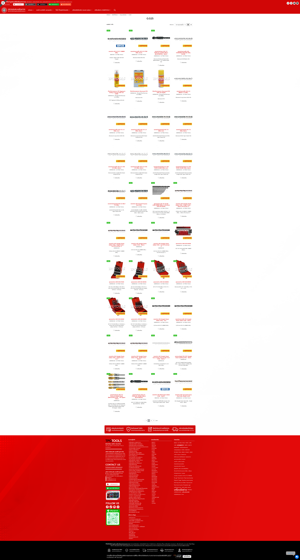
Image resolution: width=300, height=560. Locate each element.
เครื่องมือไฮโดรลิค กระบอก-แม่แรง (81, 10)
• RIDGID (153, 488)
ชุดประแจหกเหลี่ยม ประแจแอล (179, 459)
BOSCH (175, 443)
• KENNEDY (153, 457)
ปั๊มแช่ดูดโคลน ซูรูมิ (186, 485)
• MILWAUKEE (154, 476)
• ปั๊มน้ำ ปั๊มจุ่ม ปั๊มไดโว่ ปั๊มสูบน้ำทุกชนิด (136, 499)
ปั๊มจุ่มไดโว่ (176, 480)
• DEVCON (153, 445)
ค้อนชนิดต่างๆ (188, 457)
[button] (114, 10)
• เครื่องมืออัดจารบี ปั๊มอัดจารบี (135, 463)
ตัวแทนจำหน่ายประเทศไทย (179, 464)
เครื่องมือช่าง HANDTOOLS (102, 10)
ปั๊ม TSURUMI (189, 475)
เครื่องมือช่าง (180, 490)
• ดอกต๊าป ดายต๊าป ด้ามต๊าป (134, 497)
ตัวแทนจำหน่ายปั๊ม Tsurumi (179, 466)
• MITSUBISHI (154, 478)
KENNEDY (180, 445)
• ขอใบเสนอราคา (131, 517)
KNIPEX (186, 445)
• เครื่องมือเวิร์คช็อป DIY (133, 487)
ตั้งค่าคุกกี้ (178, 556)
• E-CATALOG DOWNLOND (134, 519)
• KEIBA (152, 455)
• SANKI (152, 490)
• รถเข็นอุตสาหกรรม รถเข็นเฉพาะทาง (136, 491)
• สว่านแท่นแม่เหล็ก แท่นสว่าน (134, 472)
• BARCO (153, 442)
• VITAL (153, 500)
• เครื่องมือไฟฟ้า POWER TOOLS (135, 460)
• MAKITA (153, 473)
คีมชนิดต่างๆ (183, 454)
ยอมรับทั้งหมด (187, 556)
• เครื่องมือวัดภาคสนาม (133, 500)
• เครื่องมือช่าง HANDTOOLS (134, 442)
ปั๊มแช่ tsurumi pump (178, 485)
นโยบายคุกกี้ (119, 557)
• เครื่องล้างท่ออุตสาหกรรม (134, 485)
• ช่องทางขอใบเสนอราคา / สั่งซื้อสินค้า (136, 526)
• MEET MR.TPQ (131, 532)
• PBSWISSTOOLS (155, 487)
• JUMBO (153, 453)
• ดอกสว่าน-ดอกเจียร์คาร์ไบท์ (134, 496)
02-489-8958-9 (119, 476)
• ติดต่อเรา (130, 538)
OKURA (183, 450)
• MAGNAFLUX (154, 472)
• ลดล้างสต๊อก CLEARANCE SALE (135, 520)
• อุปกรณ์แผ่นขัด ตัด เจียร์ (133, 512)
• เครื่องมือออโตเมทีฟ (133, 476)
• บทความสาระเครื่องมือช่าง (134, 522)
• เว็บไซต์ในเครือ (131, 535)
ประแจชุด (183, 473)
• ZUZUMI (153, 503)
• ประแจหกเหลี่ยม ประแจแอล (134, 448)
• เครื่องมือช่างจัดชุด (132, 451)
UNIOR (191, 452)
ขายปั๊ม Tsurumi (177, 454)
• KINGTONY (154, 458)
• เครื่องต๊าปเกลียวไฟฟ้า (133, 475)
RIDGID (183, 452)
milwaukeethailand (184, 447)
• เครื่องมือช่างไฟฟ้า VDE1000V (135, 444)
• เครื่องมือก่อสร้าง (132, 473)
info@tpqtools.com (111, 479)
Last (157, 420)
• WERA (153, 501)
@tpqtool (109, 477)
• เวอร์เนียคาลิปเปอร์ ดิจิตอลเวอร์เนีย (136, 479)
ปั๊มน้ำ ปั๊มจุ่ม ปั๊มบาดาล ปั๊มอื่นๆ (180, 482)
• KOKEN (153, 463)
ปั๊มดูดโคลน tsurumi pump (187, 480)
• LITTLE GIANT (154, 467)
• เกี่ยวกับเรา (131, 531)
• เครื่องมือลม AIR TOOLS (134, 461)
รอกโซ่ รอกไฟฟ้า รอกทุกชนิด (44, 10)
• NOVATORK (154, 482)
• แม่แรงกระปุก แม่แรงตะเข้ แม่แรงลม (136, 469)
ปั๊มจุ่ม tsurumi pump (188, 478)
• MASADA (153, 475)
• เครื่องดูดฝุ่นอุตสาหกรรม (134, 484)
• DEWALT (153, 447)
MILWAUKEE (176, 447)
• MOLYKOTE (154, 481)
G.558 (190, 443)
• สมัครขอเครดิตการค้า (133, 537)
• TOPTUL (153, 494)
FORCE (187, 443)
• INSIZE (153, 451)
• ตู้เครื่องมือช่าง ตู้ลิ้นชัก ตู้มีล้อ (135, 453)
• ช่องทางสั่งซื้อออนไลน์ (133, 525)
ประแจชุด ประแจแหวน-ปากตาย (180, 475)
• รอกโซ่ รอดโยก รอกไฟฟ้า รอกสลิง (136, 470)
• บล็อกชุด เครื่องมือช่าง (133, 450)
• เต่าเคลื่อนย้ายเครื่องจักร (133, 467)
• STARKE (153, 493)
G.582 (175, 445)
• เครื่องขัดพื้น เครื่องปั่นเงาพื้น (134, 503)
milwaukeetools (177, 450)
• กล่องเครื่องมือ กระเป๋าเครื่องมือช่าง (136, 454)
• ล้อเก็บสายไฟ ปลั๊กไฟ (133, 506)
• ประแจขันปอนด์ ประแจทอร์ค (134, 458)
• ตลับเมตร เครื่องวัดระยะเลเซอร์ (135, 481)
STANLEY (187, 452)
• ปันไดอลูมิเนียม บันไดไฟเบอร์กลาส (136, 490)
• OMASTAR (153, 485)
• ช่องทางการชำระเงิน (133, 528)
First (144, 420)
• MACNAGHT (154, 470)
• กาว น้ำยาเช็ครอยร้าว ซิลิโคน (134, 493)
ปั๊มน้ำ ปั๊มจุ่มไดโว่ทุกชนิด (62, 10)
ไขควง (182, 494)
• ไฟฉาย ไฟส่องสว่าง (132, 455)
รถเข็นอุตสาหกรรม (177, 487)
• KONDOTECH (154, 464)
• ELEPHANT (154, 448)
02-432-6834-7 (111, 476)
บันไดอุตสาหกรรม (177, 473)
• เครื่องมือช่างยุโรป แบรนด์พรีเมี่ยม (136, 445)
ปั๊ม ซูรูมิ (175, 478)
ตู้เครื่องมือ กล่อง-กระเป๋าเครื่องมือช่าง (181, 468)
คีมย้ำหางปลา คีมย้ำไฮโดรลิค (179, 457)
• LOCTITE (153, 469)
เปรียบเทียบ (117, 62)
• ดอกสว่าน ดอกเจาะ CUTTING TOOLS (136, 494)
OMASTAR (187, 450)
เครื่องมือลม (190, 489)
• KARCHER (153, 454)
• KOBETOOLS (154, 461)
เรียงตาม (172, 24)
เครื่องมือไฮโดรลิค (177, 494)
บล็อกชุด (190, 471)
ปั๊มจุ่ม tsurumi (181, 478)
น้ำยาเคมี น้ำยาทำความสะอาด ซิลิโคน (181, 471)
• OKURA (153, 484)
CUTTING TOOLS (181, 443)
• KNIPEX (153, 460)
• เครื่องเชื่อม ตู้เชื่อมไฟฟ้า (133, 501)
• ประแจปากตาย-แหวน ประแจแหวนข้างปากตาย (138, 447)
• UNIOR (153, 499)
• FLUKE (153, 450)
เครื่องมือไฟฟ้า (186, 492)
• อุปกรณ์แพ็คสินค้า (132, 510)
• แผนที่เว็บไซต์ (131, 534)
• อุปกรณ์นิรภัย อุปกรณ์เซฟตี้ (134, 504)
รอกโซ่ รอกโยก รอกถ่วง (186, 487)
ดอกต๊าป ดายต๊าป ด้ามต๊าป (179, 461)
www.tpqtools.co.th (111, 480)
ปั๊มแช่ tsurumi (189, 482)
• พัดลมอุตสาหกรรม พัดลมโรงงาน (135, 509)
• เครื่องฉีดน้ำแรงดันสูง (133, 482)
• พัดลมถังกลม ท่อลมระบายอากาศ (135, 507)
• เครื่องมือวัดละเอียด (132, 478)
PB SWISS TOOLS (177, 452)
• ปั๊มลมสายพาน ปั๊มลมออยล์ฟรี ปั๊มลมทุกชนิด (138, 488)
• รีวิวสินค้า (130, 523)
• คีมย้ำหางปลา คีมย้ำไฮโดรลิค (134, 466)
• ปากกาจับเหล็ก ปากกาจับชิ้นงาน (135, 457)
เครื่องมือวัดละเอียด (177, 492)
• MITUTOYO (154, 479)
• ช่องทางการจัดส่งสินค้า (133, 529)
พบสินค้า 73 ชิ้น (110, 24)
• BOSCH (153, 444)
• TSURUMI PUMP (155, 497)
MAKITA (190, 445)
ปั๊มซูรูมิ (180, 480)
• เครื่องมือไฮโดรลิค (132, 464)
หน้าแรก (30, 10)
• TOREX (153, 496)
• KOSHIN (153, 466)
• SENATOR (153, 491)
